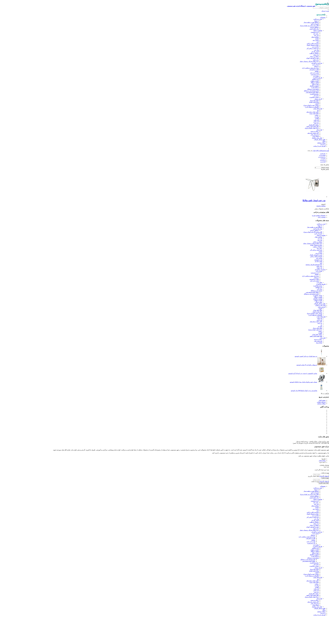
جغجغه (317, 71)
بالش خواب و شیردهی (312, 112)
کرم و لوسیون (315, 32)
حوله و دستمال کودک (313, 45)
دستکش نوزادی (314, 27)
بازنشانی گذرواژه (324, 476)
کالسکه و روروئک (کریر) (312, 107)
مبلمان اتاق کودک (314, 125)
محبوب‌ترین (322, 155)
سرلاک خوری (315, 87)
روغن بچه (316, 33)
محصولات (323, 17)
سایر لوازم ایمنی (314, 29)
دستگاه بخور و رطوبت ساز (311, 22)
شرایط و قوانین (321, 402)
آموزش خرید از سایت (319, 146)
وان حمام (316, 55)
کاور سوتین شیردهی (313, 133)
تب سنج (316, 20)
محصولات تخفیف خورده (319, 215)
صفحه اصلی (322, 400)
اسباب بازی (315, 64)
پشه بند (317, 116)
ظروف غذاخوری (317, 77)
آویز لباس (316, 121)
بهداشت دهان (315, 37)
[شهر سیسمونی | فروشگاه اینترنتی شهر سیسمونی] (321, 16)
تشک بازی (316, 76)
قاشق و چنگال (314, 82)
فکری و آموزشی (314, 69)
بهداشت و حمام (317, 30)
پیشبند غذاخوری (314, 94)
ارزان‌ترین (323, 160)
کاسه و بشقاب (314, 81)
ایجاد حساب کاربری (323, 483)
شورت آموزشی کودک (312, 58)
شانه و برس (315, 46)
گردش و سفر (318, 99)
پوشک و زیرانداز (314, 56)
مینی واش (316, 59)
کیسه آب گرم (315, 24)
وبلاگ (324, 141)
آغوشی (317, 103)
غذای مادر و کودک (317, 138)
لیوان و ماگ (315, 84)
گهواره (317, 118)
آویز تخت (316, 120)
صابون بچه (316, 40)
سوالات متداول (321, 142)
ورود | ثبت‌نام (325, 11)
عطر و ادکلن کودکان (320, 139)
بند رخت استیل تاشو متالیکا (314, 200)
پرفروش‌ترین (322, 157)
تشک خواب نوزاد (314, 113)
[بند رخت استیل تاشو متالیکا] (313, 196)
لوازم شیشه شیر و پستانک (311, 90)
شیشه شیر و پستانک (313, 89)
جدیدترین (323, 158)
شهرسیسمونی (325, 150)
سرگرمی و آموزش (316, 63)
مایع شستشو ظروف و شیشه (314, 264)
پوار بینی (316, 50)
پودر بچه (316, 35)
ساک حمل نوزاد (314, 100)
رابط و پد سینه (315, 131)
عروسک (316, 66)
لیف (317, 42)
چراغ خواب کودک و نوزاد (312, 128)
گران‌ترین (323, 161)
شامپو (317, 38)
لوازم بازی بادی (314, 72)
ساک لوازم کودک (314, 102)
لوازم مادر (319, 129)
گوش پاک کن (315, 51)
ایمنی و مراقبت (317, 19)
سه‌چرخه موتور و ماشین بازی (310, 68)
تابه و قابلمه (315, 79)
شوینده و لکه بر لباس (313, 43)
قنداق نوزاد (316, 136)
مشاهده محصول (321, 206)
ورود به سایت (325, 478)
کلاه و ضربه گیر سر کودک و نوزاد (309, 25)
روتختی (317, 115)
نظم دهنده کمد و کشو (312, 126)
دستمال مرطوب (314, 53)
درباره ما (323, 144)
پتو (318, 110)
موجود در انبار (322, 217)
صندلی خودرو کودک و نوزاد (311, 105)
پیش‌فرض (323, 153)
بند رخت (316, 123)
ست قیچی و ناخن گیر (313, 48)
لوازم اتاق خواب (317, 108)
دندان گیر (316, 95)
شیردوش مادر (315, 134)
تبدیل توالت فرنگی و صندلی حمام (309, 61)
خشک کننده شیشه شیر (312, 92)
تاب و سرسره (315, 74)
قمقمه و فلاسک (314, 86)
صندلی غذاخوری (314, 97)
